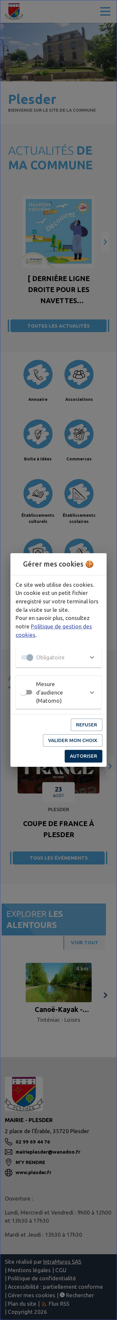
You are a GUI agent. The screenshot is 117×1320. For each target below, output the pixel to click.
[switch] (23, 692)
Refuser (86, 724)
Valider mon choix (72, 740)
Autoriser (83, 756)
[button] (58, 657)
